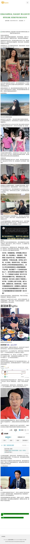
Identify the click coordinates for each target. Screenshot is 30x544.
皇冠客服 (20, 541)
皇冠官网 (3, 45)
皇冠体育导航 (7, 541)
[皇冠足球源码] (4, 2)
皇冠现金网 (16, 541)
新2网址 (23, 541)
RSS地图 (20, 539)
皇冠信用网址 (4, 93)
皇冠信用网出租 (11, 248)
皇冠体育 (12, 541)
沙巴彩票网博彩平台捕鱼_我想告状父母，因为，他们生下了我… (13, 517)
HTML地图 (24, 539)
